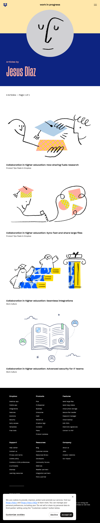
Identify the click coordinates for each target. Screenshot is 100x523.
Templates (13, 427)
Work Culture (11, 304)
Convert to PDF (68, 430)
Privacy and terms (15, 455)
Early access (13, 423)
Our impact (67, 459)
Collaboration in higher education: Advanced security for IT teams (45, 368)
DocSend (39, 427)
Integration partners (43, 473)
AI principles (13, 466)
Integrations (13, 409)
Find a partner (41, 477)
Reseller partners (42, 469)
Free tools (12, 430)
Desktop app (14, 401)
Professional (40, 405)
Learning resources (16, 473)
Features (12, 412)
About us (66, 448)
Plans (38, 430)
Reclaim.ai (39, 420)
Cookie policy (14, 459)
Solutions (12, 416)
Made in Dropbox (24, 168)
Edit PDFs (66, 423)
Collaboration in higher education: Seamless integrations (39, 300)
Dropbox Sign (40, 423)
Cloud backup (68, 420)
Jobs (64, 451)
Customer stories (42, 451)
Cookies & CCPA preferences (19, 462)
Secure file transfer (69, 412)
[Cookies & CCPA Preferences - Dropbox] (39, 507)
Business (39, 409)
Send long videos (69, 405)
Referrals (39, 466)
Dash (37, 416)
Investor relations (69, 455)
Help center (13, 448)
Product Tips (11, 168)
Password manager (69, 416)
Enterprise (39, 412)
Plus (37, 401)
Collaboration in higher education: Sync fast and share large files (44, 233)
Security (12, 420)
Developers (40, 459)
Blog (37, 448)
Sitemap (12, 469)
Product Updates (42, 434)
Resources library (42, 455)
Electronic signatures (70, 427)
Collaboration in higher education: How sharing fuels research (42, 165)
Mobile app (13, 405)
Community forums (42, 462)
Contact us (13, 451)
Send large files (68, 401)
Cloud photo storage (70, 409)
